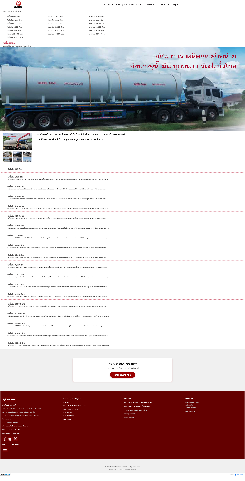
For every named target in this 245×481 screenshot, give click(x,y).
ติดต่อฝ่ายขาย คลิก (122, 374)
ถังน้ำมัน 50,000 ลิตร (16, 343)
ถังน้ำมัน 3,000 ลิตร (15, 196)
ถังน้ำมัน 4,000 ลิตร (15, 206)
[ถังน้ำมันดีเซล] (7, 160)
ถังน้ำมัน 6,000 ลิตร (15, 225)
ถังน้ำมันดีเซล (18, 46)
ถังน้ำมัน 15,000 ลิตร (15, 284)
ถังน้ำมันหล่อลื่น (27, 46)
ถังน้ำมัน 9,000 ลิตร (15, 255)
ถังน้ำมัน (10, 11)
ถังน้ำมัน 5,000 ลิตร (15, 215)
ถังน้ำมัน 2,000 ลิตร (15, 186)
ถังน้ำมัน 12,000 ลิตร (15, 274)
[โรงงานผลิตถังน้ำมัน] (17, 141)
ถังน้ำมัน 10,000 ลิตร (15, 264)
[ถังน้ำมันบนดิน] (7, 154)
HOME (4, 11)
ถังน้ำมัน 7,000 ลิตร (15, 235)
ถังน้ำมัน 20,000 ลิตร (16, 303)
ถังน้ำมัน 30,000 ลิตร (16, 323)
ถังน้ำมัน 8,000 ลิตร (15, 245)
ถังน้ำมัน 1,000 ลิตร (15, 176)
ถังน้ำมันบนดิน (10, 46)
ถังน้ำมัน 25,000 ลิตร (16, 313)
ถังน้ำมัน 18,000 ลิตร (15, 294)
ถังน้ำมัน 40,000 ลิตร (16, 333)
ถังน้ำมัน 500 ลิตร (14, 169)
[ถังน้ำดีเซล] (27, 154)
